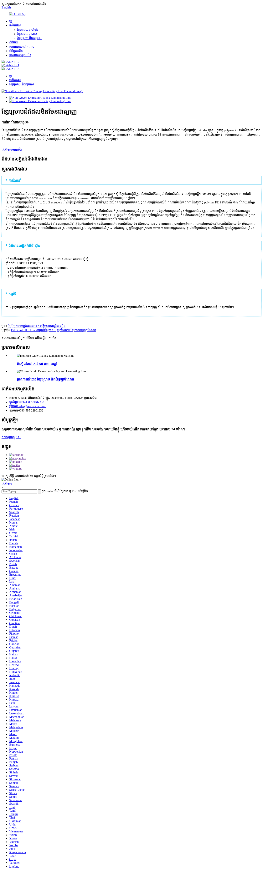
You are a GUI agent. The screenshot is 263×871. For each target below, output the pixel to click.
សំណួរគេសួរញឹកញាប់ (21, 46)
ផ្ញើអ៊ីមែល (7, 483)
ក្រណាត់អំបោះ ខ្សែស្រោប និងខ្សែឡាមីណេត (45, 379)
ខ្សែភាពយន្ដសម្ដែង (27, 29)
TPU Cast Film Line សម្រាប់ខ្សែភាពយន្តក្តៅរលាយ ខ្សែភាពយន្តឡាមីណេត (53, 330)
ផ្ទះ (10, 21)
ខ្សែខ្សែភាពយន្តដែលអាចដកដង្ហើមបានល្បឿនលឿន (36, 326)
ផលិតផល (15, 25)
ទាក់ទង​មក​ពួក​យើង (20, 55)
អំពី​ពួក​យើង (16, 50)
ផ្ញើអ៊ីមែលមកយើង (12, 149)
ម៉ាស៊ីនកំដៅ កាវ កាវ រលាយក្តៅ (37, 364)
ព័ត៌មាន (13, 42)
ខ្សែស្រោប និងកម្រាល (29, 38)
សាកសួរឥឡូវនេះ (11, 437)
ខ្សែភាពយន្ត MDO (28, 33)
